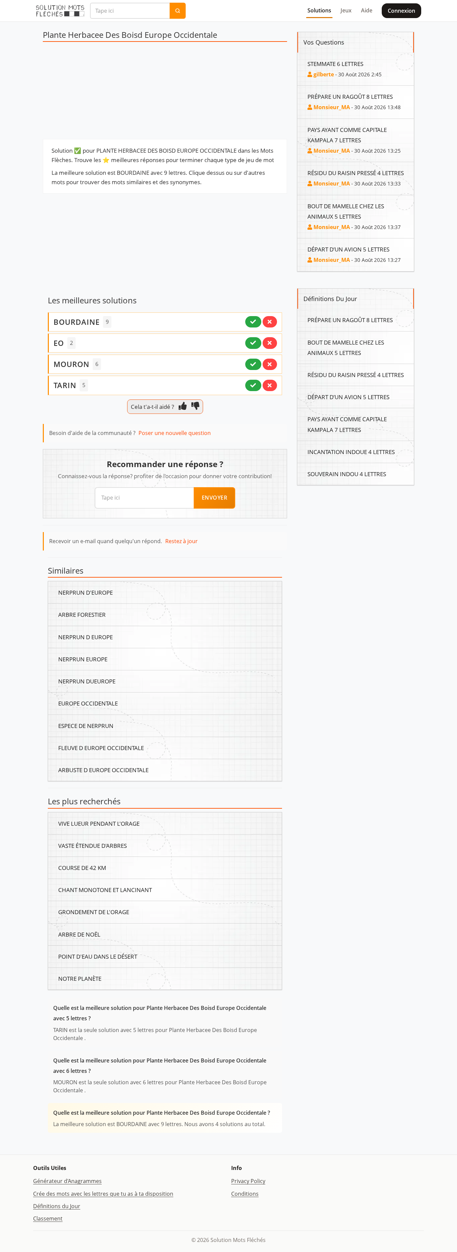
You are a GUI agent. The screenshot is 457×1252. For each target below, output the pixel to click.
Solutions (319, 10)
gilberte (323, 74)
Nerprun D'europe (85, 592)
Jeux (346, 10)
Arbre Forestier (82, 614)
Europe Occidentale (88, 703)
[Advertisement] (165, 92)
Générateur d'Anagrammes (67, 1181)
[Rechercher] (178, 11)
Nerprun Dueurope (86, 681)
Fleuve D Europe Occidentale (101, 748)
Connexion (401, 10)
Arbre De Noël (79, 934)
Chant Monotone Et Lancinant (105, 890)
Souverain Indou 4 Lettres (346, 474)
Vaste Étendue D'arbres (92, 845)
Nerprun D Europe (85, 637)
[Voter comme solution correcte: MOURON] (253, 364)
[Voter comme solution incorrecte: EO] (270, 343)
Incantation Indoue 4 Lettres (351, 452)
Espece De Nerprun (85, 726)
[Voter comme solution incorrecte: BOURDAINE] (270, 321)
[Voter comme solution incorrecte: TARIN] (270, 385)
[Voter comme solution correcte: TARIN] (253, 385)
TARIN (65, 385)
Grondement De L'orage (93, 912)
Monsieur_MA (331, 107)
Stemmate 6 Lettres (335, 64)
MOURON (71, 364)
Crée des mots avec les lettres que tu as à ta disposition (103, 1193)
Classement (48, 1218)
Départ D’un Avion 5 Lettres (348, 249)
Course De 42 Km (82, 868)
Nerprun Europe (82, 659)
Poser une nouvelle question (175, 433)
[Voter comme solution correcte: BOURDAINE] (253, 321)
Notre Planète (79, 978)
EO (59, 343)
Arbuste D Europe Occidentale (103, 770)
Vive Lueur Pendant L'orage (99, 823)
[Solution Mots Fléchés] (60, 11)
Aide (366, 10)
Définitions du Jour (56, 1206)
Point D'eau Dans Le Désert (97, 956)
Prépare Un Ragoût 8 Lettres (350, 96)
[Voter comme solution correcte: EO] (253, 343)
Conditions (245, 1193)
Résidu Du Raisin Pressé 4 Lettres (355, 173)
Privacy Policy (248, 1181)
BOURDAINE (77, 322)
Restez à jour (181, 541)
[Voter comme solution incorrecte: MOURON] (270, 364)
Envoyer (214, 497)
